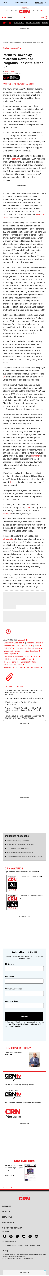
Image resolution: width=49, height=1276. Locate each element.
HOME (5, 42)
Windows (30, 84)
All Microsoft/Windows (13, 665)
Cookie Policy (35, 1245)
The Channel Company (12, 1228)
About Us (6, 1211)
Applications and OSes (13, 667)
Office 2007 (26, 646)
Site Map (5, 1251)
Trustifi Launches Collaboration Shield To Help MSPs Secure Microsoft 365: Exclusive (23, 692)
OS (4, 377)
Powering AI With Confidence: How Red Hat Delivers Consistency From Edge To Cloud (23, 710)
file (29, 507)
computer (35, 456)
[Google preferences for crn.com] (11, 77)
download (21, 84)
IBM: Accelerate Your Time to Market (18, 849)
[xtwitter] (17, 1236)
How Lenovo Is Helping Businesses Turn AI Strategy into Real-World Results (24, 717)
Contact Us (7, 1217)
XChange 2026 (19, 23)
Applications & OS (11, 48)
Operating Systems (29, 662)
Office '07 (8, 648)
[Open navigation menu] (4, 17)
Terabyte (7, 514)
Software (20, 648)
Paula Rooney (10, 71)
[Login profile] (46, 17)
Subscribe (8, 1175)
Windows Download (12, 651)
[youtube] (23, 1236)
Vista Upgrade (10, 654)
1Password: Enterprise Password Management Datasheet (25, 856)
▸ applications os (23, 42)
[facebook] (4, 1236)
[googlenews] (29, 1236)
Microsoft (22, 640)
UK (37, 11)
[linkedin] (10, 1236)
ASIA (7, 11)
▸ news (11, 42)
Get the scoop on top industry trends (19, 1084)
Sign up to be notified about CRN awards (21, 872)
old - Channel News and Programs (18, 659)
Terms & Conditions (9, 1245)
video (11, 482)
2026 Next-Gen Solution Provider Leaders (24, 698)
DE (33, 11)
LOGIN (41, 18)
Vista (37, 646)
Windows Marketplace (13, 643)
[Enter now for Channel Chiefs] (13, 909)
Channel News (10, 662)
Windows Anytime (34, 643)
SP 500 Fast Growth (33, 23)
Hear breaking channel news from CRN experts (23, 1102)
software (16, 159)
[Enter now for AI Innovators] (13, 891)
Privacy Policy (23, 1245)
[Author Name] (8, 603)
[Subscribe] (30, 1181)
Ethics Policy (8, 1222)
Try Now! (39, 3)
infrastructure (9, 539)
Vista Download (31, 651)
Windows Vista (9, 84)
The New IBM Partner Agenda (13, 1053)
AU (15, 11)
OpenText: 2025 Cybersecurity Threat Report (20, 845)
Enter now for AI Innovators (30, 877)
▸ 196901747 (36, 42)
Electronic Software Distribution (17, 656)
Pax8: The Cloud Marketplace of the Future (20, 852)
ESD (36, 656)
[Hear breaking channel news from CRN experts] (13, 1113)
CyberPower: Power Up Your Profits (18, 841)
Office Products (33, 667)
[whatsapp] (36, 1236)
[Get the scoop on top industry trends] (13, 1095)
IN (12, 11)
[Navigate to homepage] (24, 13)
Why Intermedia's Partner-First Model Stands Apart (22, 703)
